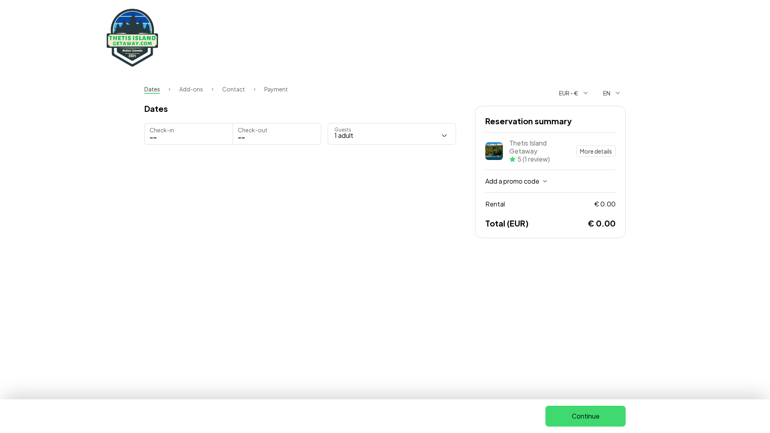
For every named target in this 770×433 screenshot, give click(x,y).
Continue (586, 416)
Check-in (162, 130)
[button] (277, 133)
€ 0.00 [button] (550, 204)
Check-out (252, 130)
